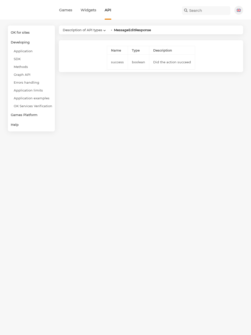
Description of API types (82, 30)
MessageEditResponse (132, 30)
